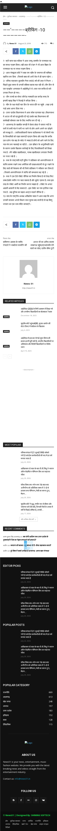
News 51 (12, 43)
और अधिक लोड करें (27, 519)
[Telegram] (37, 51)
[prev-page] (5, 356)
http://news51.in (28, 288)
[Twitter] (23, 51)
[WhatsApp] (30, 51)
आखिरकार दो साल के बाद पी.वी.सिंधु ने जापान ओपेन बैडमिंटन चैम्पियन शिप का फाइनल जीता (37, 471)
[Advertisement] (28, 400)
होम (4, 16)
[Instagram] (36, 800)
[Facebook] (16, 51)
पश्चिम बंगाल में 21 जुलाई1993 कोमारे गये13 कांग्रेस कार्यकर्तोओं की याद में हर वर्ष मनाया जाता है (36, 455)
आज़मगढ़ (22, 16)
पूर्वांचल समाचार (12, 16)
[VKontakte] (43, 800)
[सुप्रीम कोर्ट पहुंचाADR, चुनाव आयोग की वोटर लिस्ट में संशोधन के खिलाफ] (10, 327)
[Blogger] (14, 800)
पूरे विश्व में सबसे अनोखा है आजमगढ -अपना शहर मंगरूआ (29, 550)
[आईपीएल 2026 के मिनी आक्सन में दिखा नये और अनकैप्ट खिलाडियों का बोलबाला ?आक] (10, 312)
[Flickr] (28, 800)
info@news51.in (22, 778)
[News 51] (5, 43)
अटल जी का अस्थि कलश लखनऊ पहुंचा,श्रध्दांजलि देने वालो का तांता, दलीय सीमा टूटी (42, 245)
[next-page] (10, 356)
